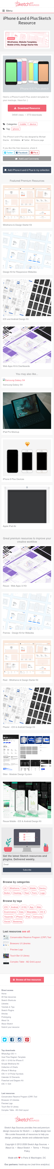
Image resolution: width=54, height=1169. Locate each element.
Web (39, 907)
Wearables (32, 911)
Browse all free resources (28, 979)
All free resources (8, 996)
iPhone (19, 916)
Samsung (37, 916)
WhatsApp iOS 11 (8, 1053)
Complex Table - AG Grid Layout (25, 961)
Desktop (17, 892)
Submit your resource (10, 1027)
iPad (28, 916)
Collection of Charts (9, 1067)
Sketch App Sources (37, 1144)
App (31, 907)
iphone (16, 128)
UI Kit (23, 907)
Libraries (4, 1003)
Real (26, 892)
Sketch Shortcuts (8, 1000)
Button (7, 892)
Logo (42, 892)
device (33, 124)
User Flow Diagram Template (13, 1057)
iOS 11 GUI (6, 1083)
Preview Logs (16, 949)
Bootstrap (17, 921)
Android (14, 907)
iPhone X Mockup (8, 1070)
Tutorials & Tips (8, 1006)
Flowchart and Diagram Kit (12, 1080)
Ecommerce (10, 911)
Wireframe (14, 888)
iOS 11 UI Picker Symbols (12, 1073)
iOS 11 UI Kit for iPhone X (12, 1060)
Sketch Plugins (7, 1010)
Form (34, 892)
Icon (24, 888)
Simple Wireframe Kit (10, 1063)
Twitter (27, 140)
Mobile (33, 888)
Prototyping (6, 1017)
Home (3, 993)
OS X (42, 911)
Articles (4, 1013)
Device (42, 888)
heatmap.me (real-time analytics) (34, 1164)
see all (26, 931)
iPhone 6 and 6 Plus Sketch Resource (27, 20)
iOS (6, 907)
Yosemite (8, 916)
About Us (5, 1020)
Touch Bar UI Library (20, 955)
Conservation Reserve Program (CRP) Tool (30, 937)
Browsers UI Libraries (20, 943)
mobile (23, 124)
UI (5, 888)
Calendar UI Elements (10, 1077)
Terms (36, 1147)
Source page (38, 140)
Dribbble (16, 140)
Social (7, 921)
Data (21, 911)
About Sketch (7, 1023)
